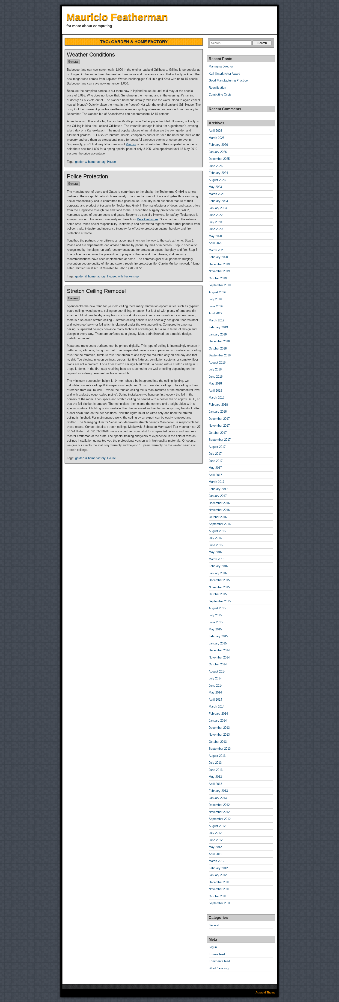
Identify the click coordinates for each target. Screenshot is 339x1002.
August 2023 (217, 180)
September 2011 (219, 903)
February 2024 (218, 173)
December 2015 (219, 580)
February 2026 (218, 144)
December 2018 (219, 341)
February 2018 (218, 404)
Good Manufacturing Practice (228, 80)
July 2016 (215, 538)
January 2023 (218, 208)
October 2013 (218, 741)
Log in (213, 947)
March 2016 (216, 559)
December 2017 (219, 418)
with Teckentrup (128, 276)
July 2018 (215, 369)
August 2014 (217, 671)
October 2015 (218, 594)
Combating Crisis (220, 94)
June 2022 (216, 215)
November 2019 (219, 271)
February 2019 (218, 327)
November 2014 (219, 657)
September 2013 (220, 748)
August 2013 (217, 755)
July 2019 (215, 299)
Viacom (131, 144)
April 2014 (215, 699)
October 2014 (218, 664)
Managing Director (221, 66)
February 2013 (218, 790)
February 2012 (218, 868)
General (73, 61)
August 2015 (217, 608)
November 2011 (219, 889)
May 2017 (215, 467)
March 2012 (216, 861)
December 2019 (219, 264)
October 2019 (218, 278)
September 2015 (220, 601)
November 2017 (219, 425)
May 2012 (215, 847)
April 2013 (215, 784)
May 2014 (215, 692)
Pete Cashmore (147, 219)
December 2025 (219, 158)
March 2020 (216, 250)
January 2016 (218, 573)
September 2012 (220, 819)
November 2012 (219, 812)
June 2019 (216, 306)
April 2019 (215, 313)
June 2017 (216, 461)
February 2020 (218, 257)
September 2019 (220, 285)
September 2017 (220, 439)
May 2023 (215, 187)
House (111, 161)
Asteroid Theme (265, 992)
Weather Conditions (91, 54)
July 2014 (215, 678)
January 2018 (218, 411)
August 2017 (217, 447)
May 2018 (215, 383)
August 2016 (217, 531)
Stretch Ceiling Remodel (96, 291)
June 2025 (216, 166)
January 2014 (218, 720)
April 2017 (215, 475)
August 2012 (217, 826)
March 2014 (216, 706)
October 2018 (218, 348)
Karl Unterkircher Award (224, 73)
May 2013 (215, 776)
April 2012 (215, 854)
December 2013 (219, 727)
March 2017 (216, 482)
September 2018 (220, 355)
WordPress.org (219, 968)
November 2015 (219, 587)
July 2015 (215, 615)
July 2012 (215, 833)
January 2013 (218, 798)
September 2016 (220, 524)
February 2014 (218, 713)
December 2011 (219, 882)
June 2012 (216, 840)
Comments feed (219, 961)
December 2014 (219, 650)
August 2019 (217, 292)
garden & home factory (90, 161)
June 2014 (216, 685)
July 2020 (215, 222)
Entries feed (217, 954)
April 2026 (215, 130)
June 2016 (216, 545)
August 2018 (217, 362)
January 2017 (218, 496)
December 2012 (219, 805)
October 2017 (218, 432)
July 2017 (215, 453)
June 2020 (216, 229)
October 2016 (218, 517)
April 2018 (215, 390)
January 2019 (218, 334)
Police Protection (87, 176)
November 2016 (219, 510)
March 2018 (216, 397)
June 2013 (216, 770)
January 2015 (218, 643)
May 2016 (215, 552)
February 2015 (218, 636)
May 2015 (215, 629)
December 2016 (219, 503)
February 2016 (218, 566)
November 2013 (219, 734)
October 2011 (217, 896)
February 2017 (218, 489)
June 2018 (216, 376)
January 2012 (218, 875)
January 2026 (218, 152)
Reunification (217, 87)
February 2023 (218, 201)
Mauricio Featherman (117, 17)
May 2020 (215, 236)
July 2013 (215, 762)
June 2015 (216, 622)
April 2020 (215, 243)
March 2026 (216, 138)
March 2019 (216, 320)
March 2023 (216, 194)
